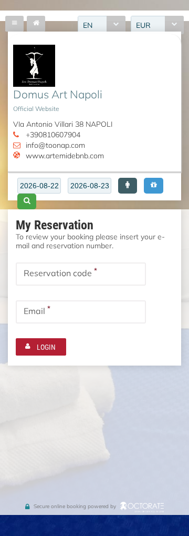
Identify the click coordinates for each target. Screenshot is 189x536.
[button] (127, 186)
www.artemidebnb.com (65, 155)
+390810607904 (53, 134)
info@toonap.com (55, 145)
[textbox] (39, 186)
